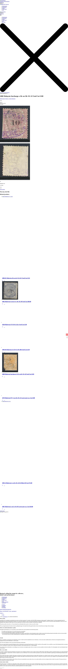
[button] (2, 189)
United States (4, 9)
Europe (3, 8)
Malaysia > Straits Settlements (10, 98)
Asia (3, 21)
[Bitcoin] (4, 4)
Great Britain (4, 7)
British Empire (4, 6)
